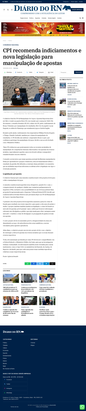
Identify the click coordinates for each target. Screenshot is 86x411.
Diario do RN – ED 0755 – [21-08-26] (13, 377)
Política (31, 18)
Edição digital (74, 1)
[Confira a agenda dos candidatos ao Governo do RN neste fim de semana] (11, 300)
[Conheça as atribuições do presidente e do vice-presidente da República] (29, 278)
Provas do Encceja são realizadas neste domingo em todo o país (27, 1)
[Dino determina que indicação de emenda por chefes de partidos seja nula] (63, 113)
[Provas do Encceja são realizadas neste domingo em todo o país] (63, 101)
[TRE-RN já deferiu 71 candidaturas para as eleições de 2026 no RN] (11, 278)
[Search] (80, 18)
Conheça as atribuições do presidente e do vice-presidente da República (29, 290)
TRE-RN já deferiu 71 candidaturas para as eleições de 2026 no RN (10, 289)
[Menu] (82, 18)
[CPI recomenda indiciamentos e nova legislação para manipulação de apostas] (29, 93)
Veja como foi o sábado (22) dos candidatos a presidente (47, 289)
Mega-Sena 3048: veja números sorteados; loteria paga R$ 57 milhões (75, 139)
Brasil (69, 106)
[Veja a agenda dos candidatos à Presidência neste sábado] (29, 300)
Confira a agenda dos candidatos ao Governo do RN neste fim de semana (10, 312)
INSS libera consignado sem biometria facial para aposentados (74, 127)
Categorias (66, 1)
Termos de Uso (14, 406)
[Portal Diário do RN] (42, 9)
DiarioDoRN (53, 405)
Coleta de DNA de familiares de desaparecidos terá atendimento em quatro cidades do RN (74, 89)
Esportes (37, 18)
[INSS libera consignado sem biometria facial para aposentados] (63, 125)
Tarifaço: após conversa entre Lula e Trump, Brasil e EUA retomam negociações (46, 312)
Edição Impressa (77, 9)
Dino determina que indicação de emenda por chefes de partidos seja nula (75, 115)
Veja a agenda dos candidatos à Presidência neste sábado (27, 312)
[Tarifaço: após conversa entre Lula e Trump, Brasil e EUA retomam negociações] (47, 300)
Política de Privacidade (42, 406)
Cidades (44, 18)
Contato (81, 1)
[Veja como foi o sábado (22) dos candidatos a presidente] (47, 278)
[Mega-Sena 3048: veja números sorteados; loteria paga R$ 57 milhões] (63, 137)
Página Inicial (24, 18)
